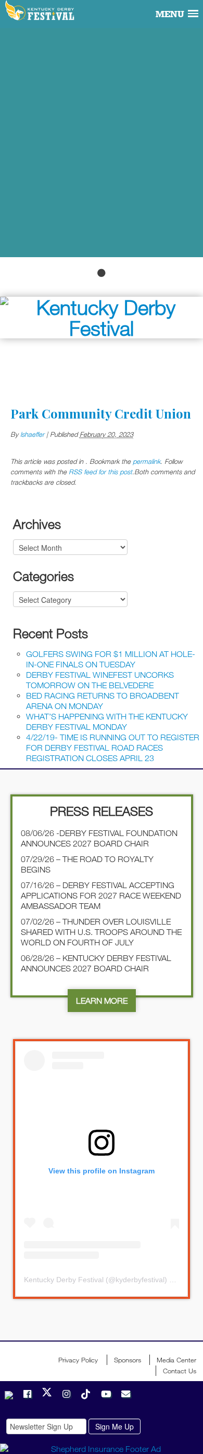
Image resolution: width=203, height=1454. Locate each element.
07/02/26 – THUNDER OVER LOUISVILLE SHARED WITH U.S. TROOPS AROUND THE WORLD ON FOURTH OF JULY (101, 932)
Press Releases (101, 810)
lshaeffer (32, 434)
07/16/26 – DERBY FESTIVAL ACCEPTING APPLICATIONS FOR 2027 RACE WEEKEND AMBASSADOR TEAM (101, 895)
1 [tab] (101, 273)
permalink (146, 461)
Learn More (102, 1000)
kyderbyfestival (140, 1279)
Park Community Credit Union (100, 413)
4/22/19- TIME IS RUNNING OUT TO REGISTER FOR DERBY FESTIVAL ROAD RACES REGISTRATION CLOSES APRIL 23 (112, 747)
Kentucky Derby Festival (40, 11)
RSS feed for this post (100, 471)
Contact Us (179, 1371)
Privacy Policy (78, 1360)
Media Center (176, 1360)
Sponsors (127, 1360)
